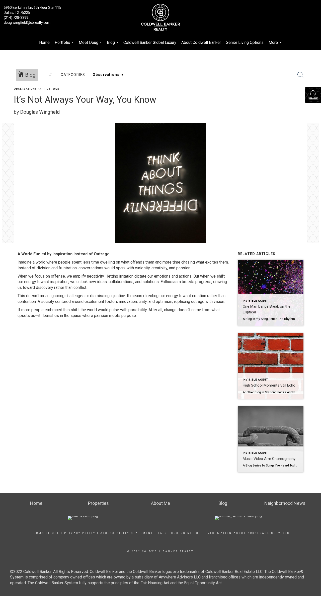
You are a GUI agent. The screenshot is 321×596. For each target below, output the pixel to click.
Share (313, 98)
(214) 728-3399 (16, 18)
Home (44, 42)
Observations (25, 88)
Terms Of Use (45, 533)
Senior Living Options (245, 42)
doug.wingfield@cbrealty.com (27, 23)
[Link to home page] (160, 17)
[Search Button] (300, 75)
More (276, 45)
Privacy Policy (80, 533)
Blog (113, 45)
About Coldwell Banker (201, 42)
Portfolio (65, 45)
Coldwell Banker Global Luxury (149, 42)
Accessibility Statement (126, 533)
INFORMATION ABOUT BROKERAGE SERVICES (248, 533)
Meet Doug (91, 45)
